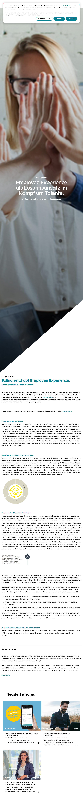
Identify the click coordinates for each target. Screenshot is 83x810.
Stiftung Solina (48, 397)
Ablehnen (71, 18)
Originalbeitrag (67, 412)
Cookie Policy (67, 5)
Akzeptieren (59, 18)
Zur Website (6, 675)
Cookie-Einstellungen (44, 18)
